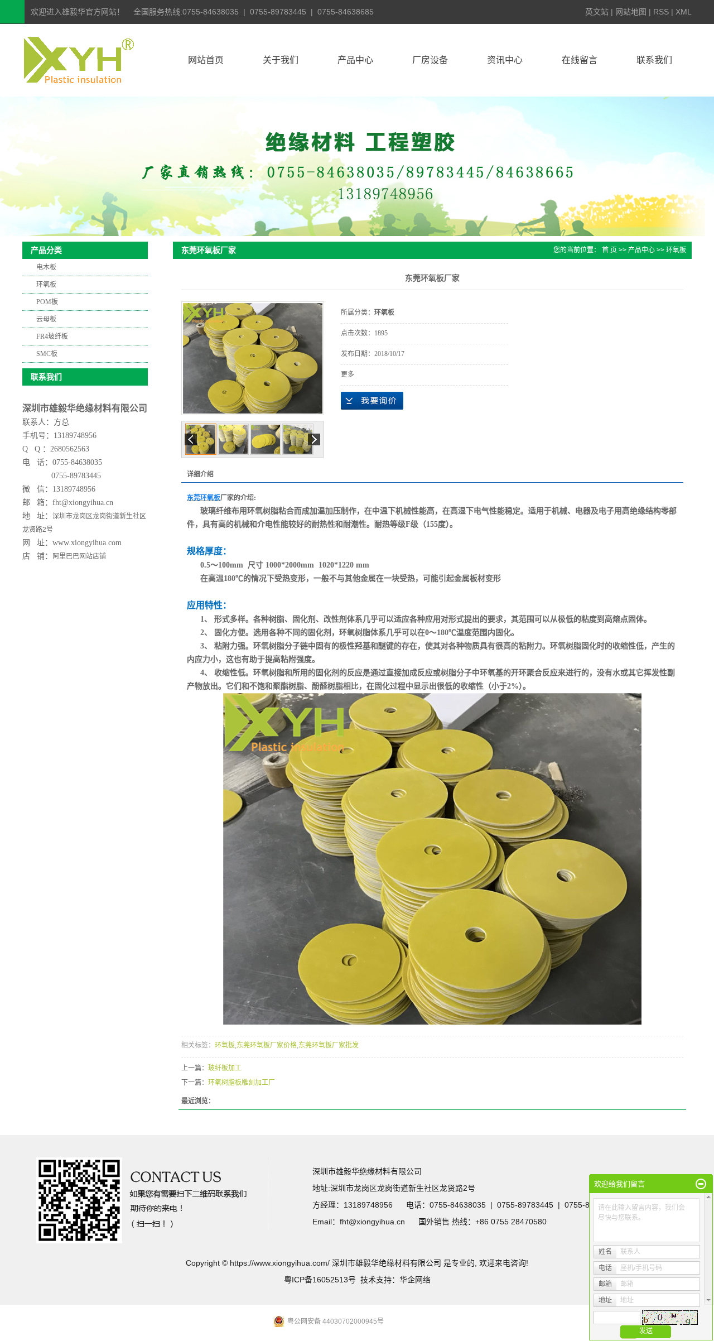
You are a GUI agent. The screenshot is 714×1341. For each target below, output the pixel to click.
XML (684, 11)
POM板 (47, 302)
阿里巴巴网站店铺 (79, 556)
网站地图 (631, 11)
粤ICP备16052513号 (320, 1279)
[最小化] (701, 1184)
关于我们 (280, 60)
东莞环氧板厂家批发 (328, 1045)
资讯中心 (505, 60)
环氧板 (46, 285)
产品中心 (355, 60)
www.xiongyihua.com (87, 543)
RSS (661, 11)
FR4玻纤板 (52, 336)
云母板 (46, 319)
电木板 (46, 267)
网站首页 (206, 60)
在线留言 (579, 60)
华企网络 (415, 1279)
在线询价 (372, 401)
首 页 (609, 250)
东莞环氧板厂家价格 (267, 1045)
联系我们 (654, 60)
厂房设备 (430, 60)
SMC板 (46, 354)
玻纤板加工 (225, 1068)
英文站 (597, 11)
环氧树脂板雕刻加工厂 (241, 1083)
